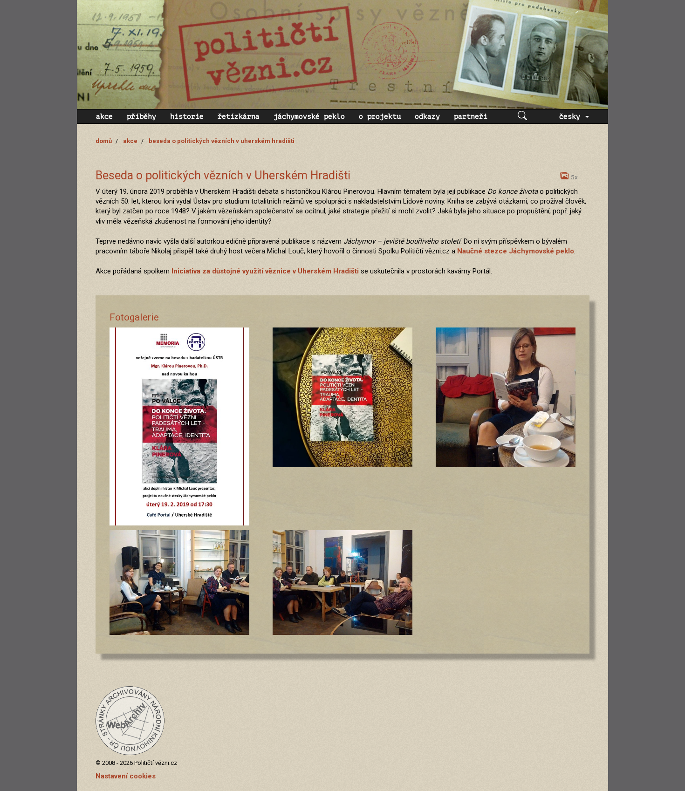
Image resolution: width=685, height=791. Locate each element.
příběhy (141, 117)
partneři (470, 117)
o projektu (380, 117)
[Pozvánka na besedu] (179, 426)
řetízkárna (239, 117)
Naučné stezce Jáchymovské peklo (515, 251)
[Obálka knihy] (342, 397)
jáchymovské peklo (309, 117)
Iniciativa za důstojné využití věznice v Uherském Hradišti (265, 271)
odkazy (427, 117)
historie (187, 117)
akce (104, 117)
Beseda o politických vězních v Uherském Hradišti (222, 140)
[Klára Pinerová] (505, 397)
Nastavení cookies (126, 776)
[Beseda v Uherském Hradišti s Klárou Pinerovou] (179, 582)
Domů (104, 140)
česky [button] (571, 117)
